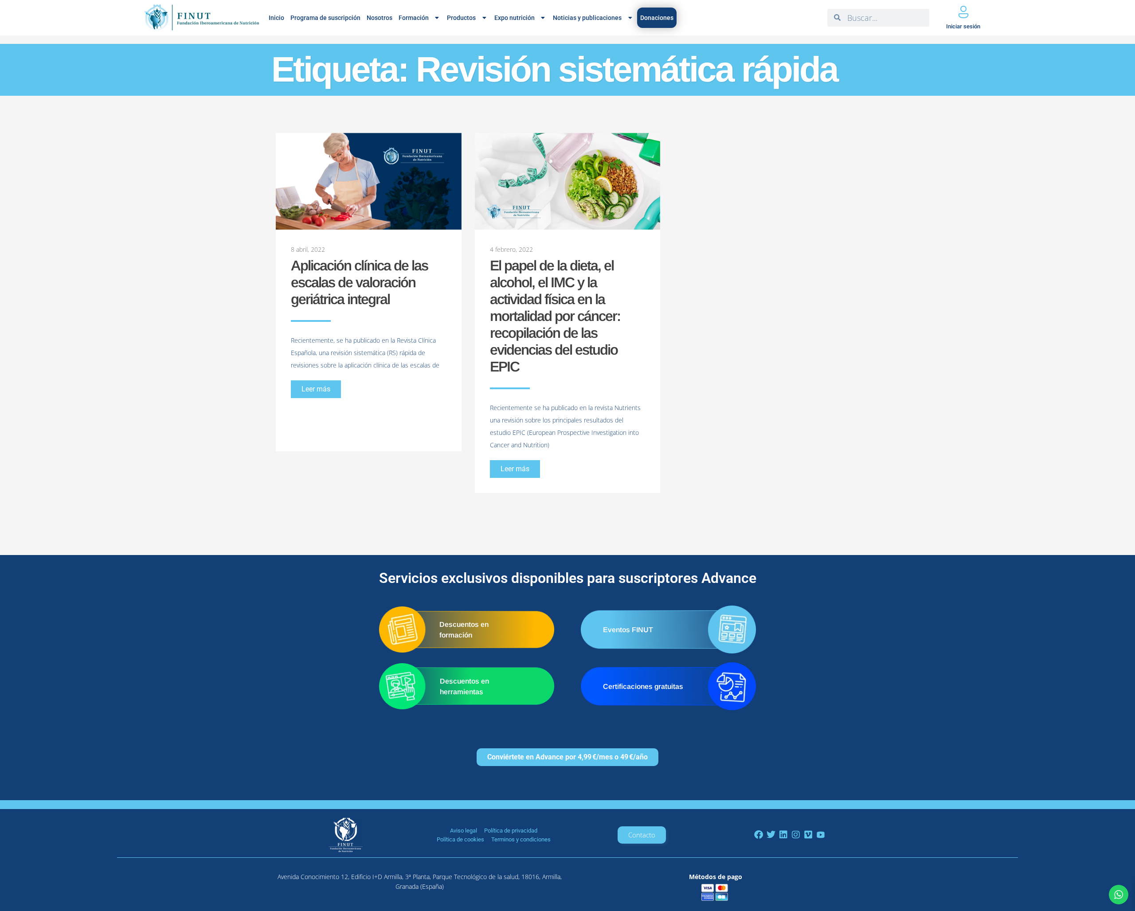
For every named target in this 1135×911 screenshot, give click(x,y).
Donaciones (656, 17)
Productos (461, 17)
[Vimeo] (808, 835)
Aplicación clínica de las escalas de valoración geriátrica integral (359, 282)
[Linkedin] (783, 835)
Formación (414, 17)
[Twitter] (771, 835)
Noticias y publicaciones (587, 17)
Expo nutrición (514, 17)
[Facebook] (758, 835)
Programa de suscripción (325, 17)
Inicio (276, 17)
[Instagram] (796, 835)
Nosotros (379, 17)
